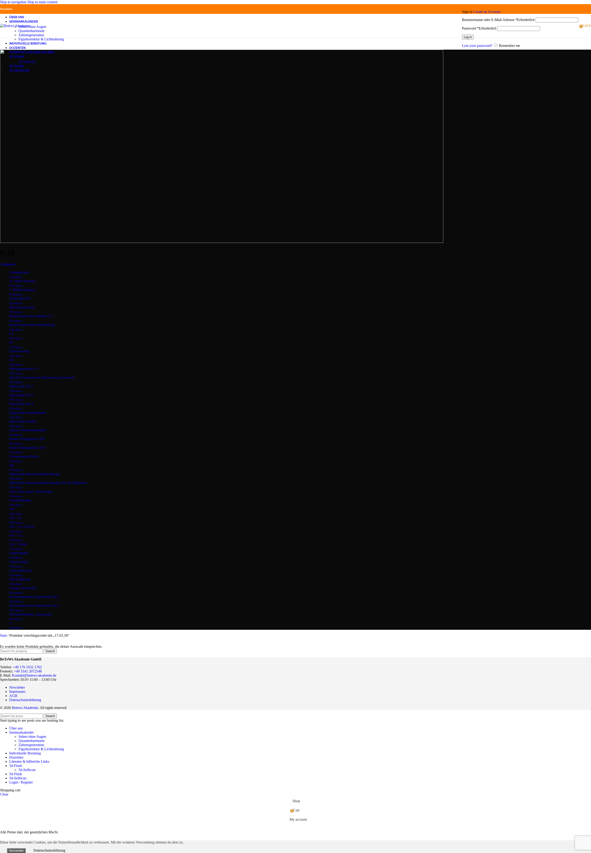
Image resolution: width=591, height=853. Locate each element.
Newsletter (6, 9)
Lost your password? (477, 46)
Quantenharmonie (31, 31)
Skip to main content (42, 2)
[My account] (520, 5)
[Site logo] (15, 26)
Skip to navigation (13, 2)
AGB (13, 696)
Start (4, 635)
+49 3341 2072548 (28, 671)
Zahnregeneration (31, 35)
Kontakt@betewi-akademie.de (34, 675)
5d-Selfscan (27, 62)
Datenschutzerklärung (25, 700)
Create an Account (486, 12)
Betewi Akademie (25, 708)
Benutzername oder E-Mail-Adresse (498, 20)
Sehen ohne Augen (32, 27)
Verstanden (16, 850)
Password (479, 28)
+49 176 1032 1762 (27, 667)
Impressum (17, 691)
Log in (468, 37)
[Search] (459, 25)
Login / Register (21, 782)
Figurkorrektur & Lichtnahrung (41, 39)
